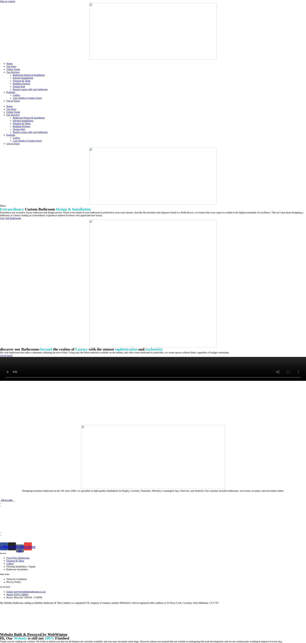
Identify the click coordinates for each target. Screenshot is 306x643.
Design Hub (19, 86)
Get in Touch (13, 101)
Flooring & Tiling (21, 80)
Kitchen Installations (23, 78)
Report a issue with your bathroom (30, 89)
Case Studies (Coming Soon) (27, 98)
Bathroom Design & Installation (29, 75)
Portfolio (10, 92)
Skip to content (7, 1)
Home (9, 63)
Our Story (11, 66)
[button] (3, 205)
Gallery (16, 95)
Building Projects (21, 83)
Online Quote (13, 69)
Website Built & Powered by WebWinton (33, 634)
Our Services (12, 72)
